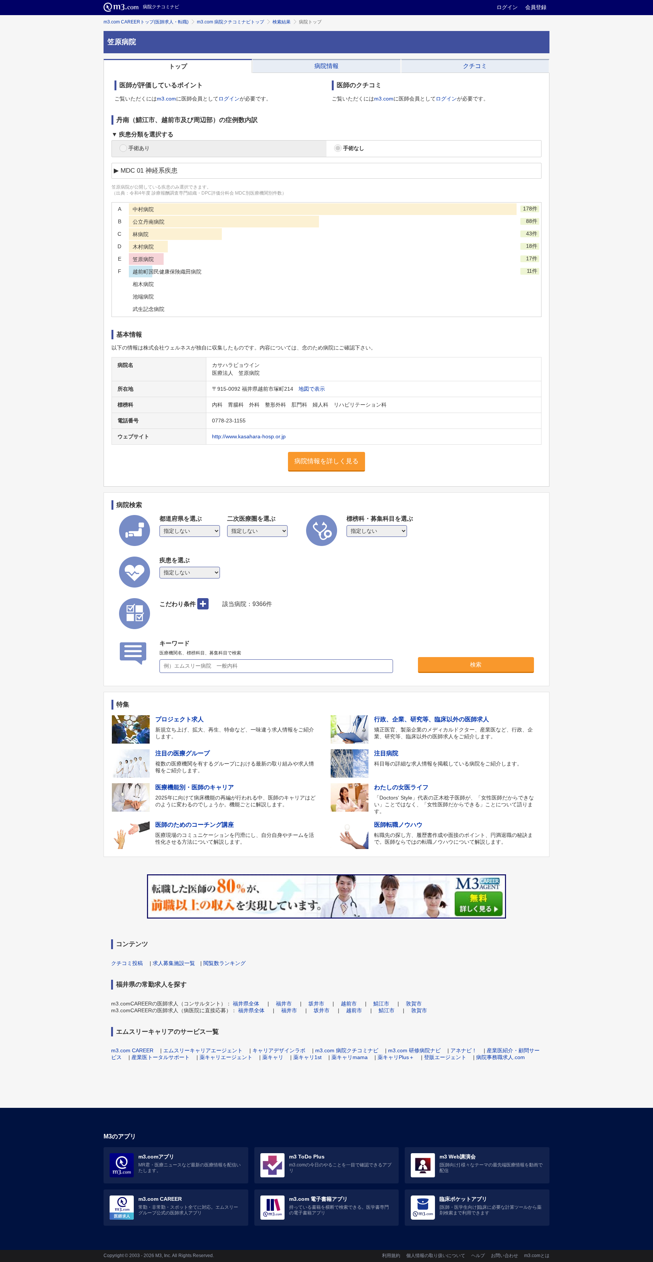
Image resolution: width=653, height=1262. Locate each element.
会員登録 (535, 7)
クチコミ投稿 (127, 963)
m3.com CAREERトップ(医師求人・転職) (146, 22)
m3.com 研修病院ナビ (414, 1050)
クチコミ (475, 66)
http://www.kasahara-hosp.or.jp (249, 436)
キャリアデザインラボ (278, 1050)
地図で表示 (312, 389)
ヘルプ (478, 1255)
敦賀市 (414, 1004)
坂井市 (316, 1004)
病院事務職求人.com (500, 1057)
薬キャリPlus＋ (396, 1057)
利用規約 (391, 1255)
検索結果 (281, 22)
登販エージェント (445, 1057)
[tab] (178, 66)
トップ (178, 66)
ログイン (507, 7)
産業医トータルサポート (161, 1057)
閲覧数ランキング (224, 963)
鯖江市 (381, 1004)
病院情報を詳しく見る (326, 461)
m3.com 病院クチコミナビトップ (230, 22)
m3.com (166, 99)
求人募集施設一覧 (174, 963)
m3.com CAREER (132, 1050)
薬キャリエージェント (226, 1057)
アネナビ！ (463, 1050)
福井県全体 (246, 1004)
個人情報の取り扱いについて (435, 1255)
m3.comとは (536, 1255)
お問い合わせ (504, 1255)
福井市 (284, 1004)
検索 (475, 664)
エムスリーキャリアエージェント (203, 1050)
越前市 (349, 1004)
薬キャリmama (349, 1057)
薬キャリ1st (307, 1057)
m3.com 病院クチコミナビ (346, 1050)
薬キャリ (272, 1057)
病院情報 (326, 66)
